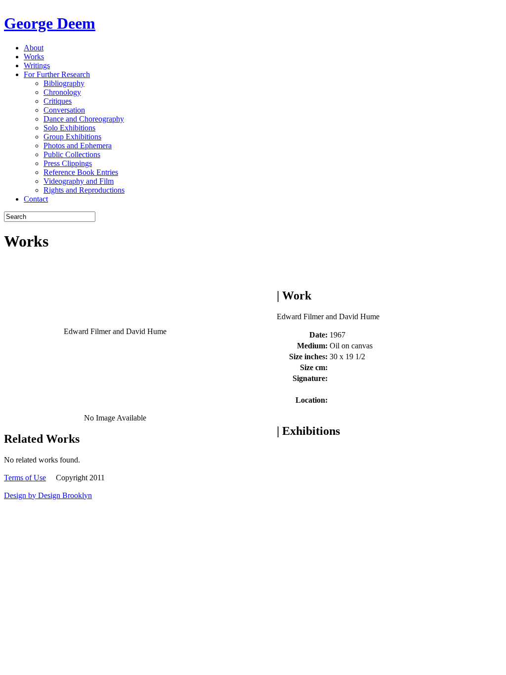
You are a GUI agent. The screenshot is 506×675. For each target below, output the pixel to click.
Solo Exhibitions (69, 128)
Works (34, 56)
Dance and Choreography (83, 119)
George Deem (49, 23)
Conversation (64, 110)
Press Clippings (67, 163)
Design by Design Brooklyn (48, 495)
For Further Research (57, 74)
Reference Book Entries (80, 172)
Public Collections (71, 154)
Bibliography (63, 83)
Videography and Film (78, 181)
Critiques (57, 101)
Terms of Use (25, 477)
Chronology (62, 92)
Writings (37, 65)
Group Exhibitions (72, 136)
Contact (36, 199)
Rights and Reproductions (84, 190)
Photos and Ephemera (77, 145)
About (33, 47)
